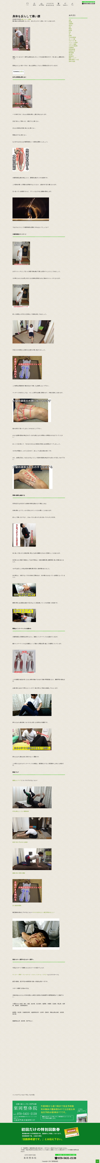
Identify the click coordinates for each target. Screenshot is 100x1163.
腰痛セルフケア (16, 780)
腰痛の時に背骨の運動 (18, 873)
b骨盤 (70, 22)
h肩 (70, 32)
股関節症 (71, 56)
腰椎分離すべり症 (74, 59)
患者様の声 (72, 51)
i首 (69, 34)
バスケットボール (36, 974)
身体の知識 (72, 61)
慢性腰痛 (71, 52)
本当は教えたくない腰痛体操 (20, 811)
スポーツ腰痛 (27, 19)
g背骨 (70, 30)
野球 (20, 974)
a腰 (22, 19)
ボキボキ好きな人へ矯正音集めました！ (43, 912)
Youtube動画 (72, 37)
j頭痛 (70, 35)
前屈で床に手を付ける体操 (20, 842)
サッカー (15, 974)
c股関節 (71, 23)
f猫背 (70, 28)
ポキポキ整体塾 (73, 46)
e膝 (70, 27)
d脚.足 (70, 25)
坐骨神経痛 (72, 49)
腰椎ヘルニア (72, 58)
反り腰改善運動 (16, 905)
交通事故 (71, 47)
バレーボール (26, 974)
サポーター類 (72, 40)
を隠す (21, 71)
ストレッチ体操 (73, 42)
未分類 (70, 54)
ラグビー (45, 974)
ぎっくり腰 (72, 39)
